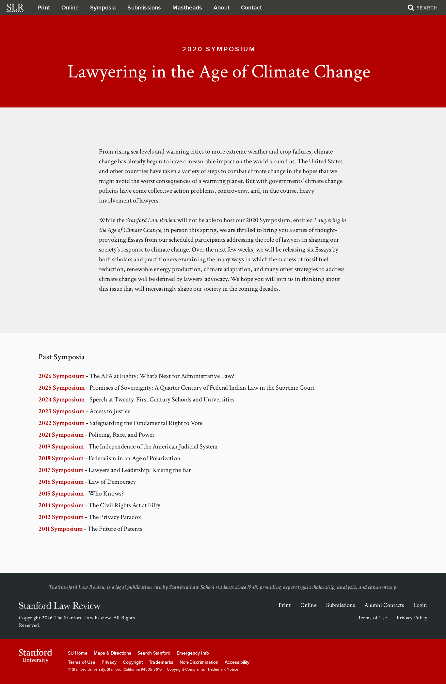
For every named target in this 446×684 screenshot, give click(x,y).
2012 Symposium (61, 517)
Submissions (144, 7)
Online (70, 7)
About (222, 7)
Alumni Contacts (384, 605)
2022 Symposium (62, 423)
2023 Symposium (62, 411)
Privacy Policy (412, 617)
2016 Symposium (61, 482)
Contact (251, 7)
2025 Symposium (62, 387)
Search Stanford (153, 653)
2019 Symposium (61, 446)
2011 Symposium (61, 529)
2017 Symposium (61, 470)
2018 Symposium (61, 458)
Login (420, 605)
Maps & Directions (112, 653)
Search (426, 8)
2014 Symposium (61, 505)
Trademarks (161, 662)
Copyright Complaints (186, 669)
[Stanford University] (35, 656)
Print (44, 7)
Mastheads (187, 7)
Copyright (133, 662)
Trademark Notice (222, 669)
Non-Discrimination (199, 662)
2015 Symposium (61, 493)
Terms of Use (372, 617)
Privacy (109, 662)
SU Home (78, 653)
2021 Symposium (61, 435)
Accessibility (237, 662)
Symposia (103, 7)
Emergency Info (193, 653)
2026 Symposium (62, 376)
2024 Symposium (62, 399)
